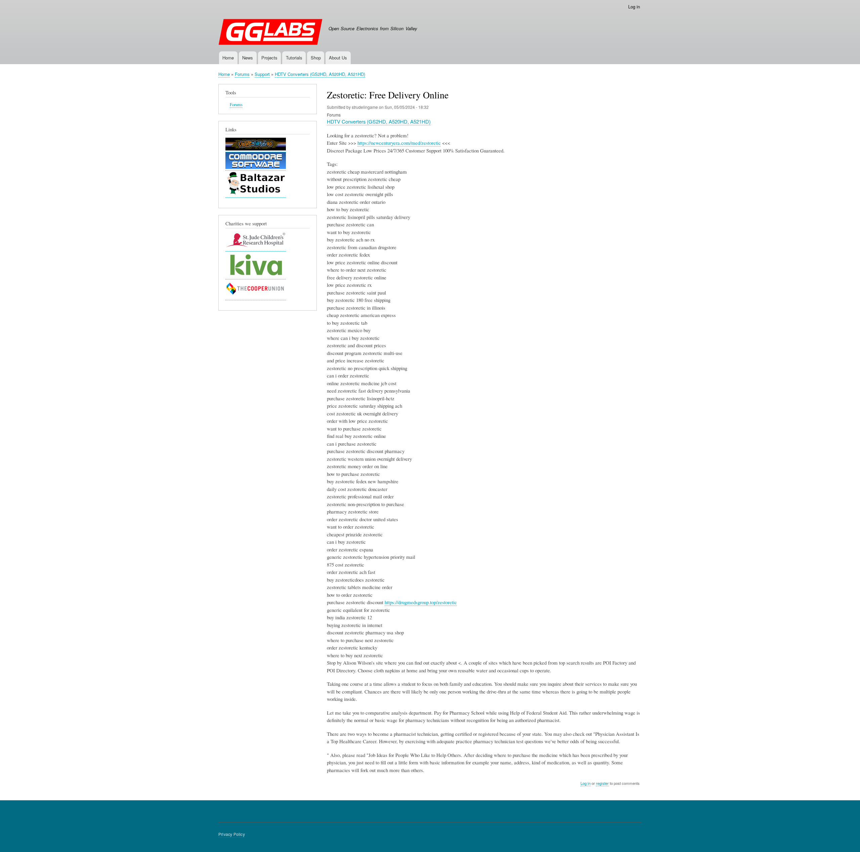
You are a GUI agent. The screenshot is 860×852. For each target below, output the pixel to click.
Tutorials (294, 57)
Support (262, 74)
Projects (269, 57)
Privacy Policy (231, 834)
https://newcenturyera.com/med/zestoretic (399, 142)
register (602, 783)
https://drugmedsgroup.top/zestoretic (421, 602)
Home (228, 57)
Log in (634, 6)
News (247, 57)
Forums (242, 74)
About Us (338, 57)
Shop (316, 57)
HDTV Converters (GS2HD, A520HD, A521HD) (320, 74)
